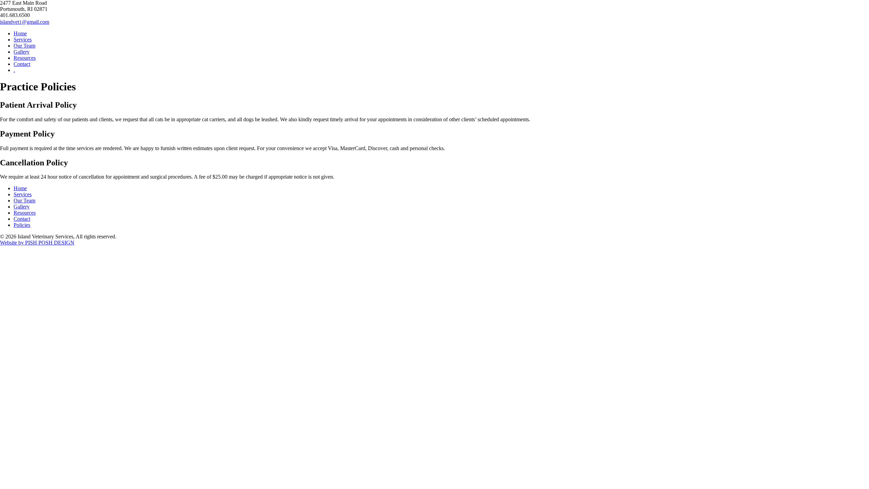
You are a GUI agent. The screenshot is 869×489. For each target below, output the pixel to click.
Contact (22, 64)
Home (20, 33)
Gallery (22, 52)
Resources (25, 58)
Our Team (24, 46)
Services (23, 39)
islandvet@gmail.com (24, 22)
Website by (37, 243)
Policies (22, 225)
